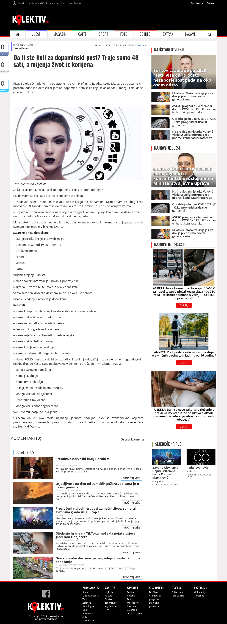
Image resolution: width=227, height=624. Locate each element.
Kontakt (78, 3)
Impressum (67, 3)
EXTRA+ (168, 34)
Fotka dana (177, 592)
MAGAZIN (59, 34)
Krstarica (140, 45)
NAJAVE (190, 34)
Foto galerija (177, 595)
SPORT (103, 34)
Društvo (153, 592)
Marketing (55, 3)
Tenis (129, 599)
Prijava (211, 3)
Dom (85, 609)
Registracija (197, 3)
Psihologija (88, 606)
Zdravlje (86, 602)
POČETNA (19, 44)
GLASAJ (184, 305)
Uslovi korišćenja (39, 3)
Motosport (133, 602)
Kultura (108, 595)
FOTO (124, 34)
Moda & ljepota (90, 595)
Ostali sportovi (134, 613)
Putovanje (87, 613)
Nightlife (109, 592)
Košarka (131, 595)
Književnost (111, 606)
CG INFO (145, 34)
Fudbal (130, 592)
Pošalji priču (24, 3)
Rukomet (132, 606)
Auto (85, 616)
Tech (84, 599)
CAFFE (82, 34)
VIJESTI (36, 34)
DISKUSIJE (169, 244)
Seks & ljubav (89, 620)
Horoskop (199, 595)
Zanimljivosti (21, 48)
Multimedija (200, 592)
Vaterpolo (132, 609)
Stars (85, 592)
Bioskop (109, 599)
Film (107, 609)
